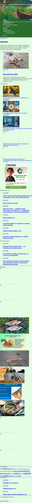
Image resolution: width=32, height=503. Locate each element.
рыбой (2, 476)
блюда (6, 468)
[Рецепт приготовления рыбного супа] (11, 316)
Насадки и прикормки (10, 25)
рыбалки (11, 473)
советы (15, 476)
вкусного (15, 468)
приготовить (10, 471)
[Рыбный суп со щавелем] (12, 415)
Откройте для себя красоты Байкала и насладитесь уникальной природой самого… (16, 144)
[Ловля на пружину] (14, 366)
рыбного (17, 473)
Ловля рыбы (7, 23)
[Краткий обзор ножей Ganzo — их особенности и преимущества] (11, 96)
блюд (1, 469)
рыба (8, 473)
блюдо (11, 469)
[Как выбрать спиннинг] (12, 382)
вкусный (22, 468)
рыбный (27, 473)
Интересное (7, 30)
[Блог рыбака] (8, 14)
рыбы (6, 475)
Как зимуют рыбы (10, 74)
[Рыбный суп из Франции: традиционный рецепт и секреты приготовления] (8, 448)
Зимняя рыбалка (8, 22)
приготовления (18, 471)
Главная (2, 38)
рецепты (3, 473)
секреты (11, 476)
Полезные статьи (8, 31)
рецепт (27, 471)
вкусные (18, 468)
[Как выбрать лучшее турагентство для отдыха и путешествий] (11, 111)
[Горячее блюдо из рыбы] (11, 300)
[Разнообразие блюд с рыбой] (11, 432)
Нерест (5, 27)
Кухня (5, 29)
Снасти (8, 26)
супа (19, 476)
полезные (1, 471)
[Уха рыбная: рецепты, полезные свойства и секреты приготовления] (11, 399)
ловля (25, 468)
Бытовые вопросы (10, 32)
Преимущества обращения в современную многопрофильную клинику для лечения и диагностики (17, 159)
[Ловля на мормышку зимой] (11, 465)
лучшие (28, 468)
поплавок (5, 471)
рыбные (21, 473)
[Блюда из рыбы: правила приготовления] (13, 349)
